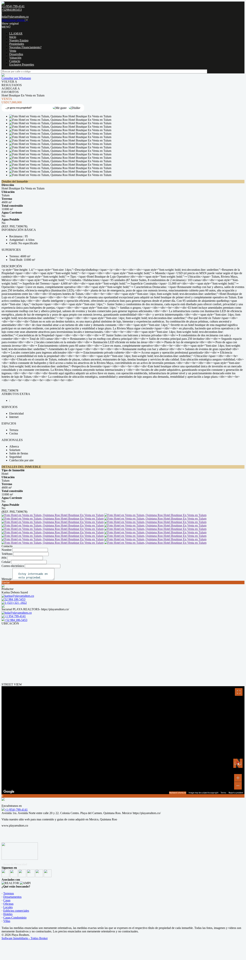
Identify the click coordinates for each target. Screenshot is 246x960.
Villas (6, 921)
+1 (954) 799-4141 (16, 809)
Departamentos (12, 896)
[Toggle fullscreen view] (239, 692)
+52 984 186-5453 (16, 620)
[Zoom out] (238, 786)
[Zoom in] (238, 778)
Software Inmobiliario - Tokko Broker (25, 938)
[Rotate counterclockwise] (234, 763)
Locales (8, 907)
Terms (223, 793)
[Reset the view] (238, 763)
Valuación (15, 57)
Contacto (14, 61)
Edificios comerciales (16, 910)
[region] (123, 740)
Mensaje (7, 579)
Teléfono (7, 553)
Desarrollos (16, 54)
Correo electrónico (13, 566)
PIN (4, 557)
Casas (6, 900)
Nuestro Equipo (18, 40)
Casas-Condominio (15, 917)
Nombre (7, 549)
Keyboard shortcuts (177, 793)
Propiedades (16, 43)
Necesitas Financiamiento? (25, 47)
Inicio (12, 37)
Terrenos (8, 893)
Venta (12, 50)
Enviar (6, 582)
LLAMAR (15, 33)
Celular (6, 561)
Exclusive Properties (21, 64)
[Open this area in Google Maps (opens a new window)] (8, 791)
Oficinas (8, 903)
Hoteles (7, 914)
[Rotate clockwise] (241, 763)
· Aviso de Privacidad (14, 864)
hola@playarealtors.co (15, 16)
